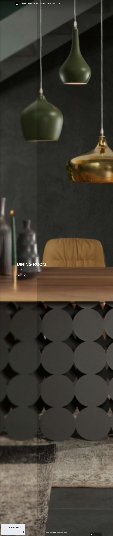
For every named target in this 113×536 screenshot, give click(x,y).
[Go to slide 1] (51, 532)
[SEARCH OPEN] (96, 3)
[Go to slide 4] (62, 532)
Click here (25, 274)
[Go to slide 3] (58, 532)
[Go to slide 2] (54, 532)
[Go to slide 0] (47, 532)
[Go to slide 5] (65, 532)
